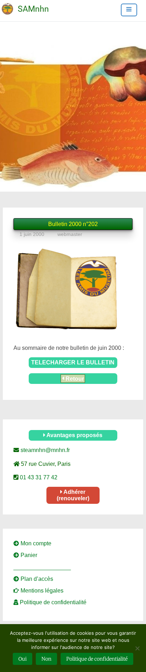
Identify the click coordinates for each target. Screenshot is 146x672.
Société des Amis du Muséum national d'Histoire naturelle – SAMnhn (16, 4)
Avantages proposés (73, 435)
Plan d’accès (36, 579)
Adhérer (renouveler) (73, 495)
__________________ (42, 567)
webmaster (69, 234)
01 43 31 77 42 (37, 477)
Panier (28, 555)
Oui (22, 659)
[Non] (137, 648)
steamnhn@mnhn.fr (44, 450)
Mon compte (35, 543)
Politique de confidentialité (52, 602)
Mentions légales (41, 591)
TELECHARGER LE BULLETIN (72, 362)
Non (46, 659)
